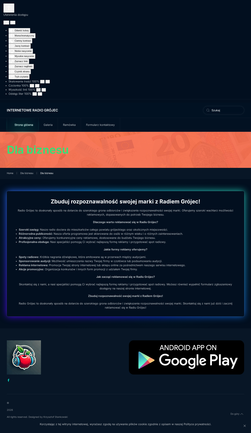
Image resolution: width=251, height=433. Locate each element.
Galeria (48, 124)
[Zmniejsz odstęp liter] (34, 94)
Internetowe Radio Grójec (32, 110)
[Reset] (6, 23)
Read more (187, 362)
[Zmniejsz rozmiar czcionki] (32, 86)
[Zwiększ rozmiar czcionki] (37, 86)
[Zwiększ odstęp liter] (40, 94)
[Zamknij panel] (12, 22)
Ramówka (69, 124)
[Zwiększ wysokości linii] (43, 90)
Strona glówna (24, 124)
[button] (241, 414)
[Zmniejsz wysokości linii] (38, 90)
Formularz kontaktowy (100, 124)
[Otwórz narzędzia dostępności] (8, 8)
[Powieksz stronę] (47, 81)
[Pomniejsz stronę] (42, 81)
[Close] (244, 426)
